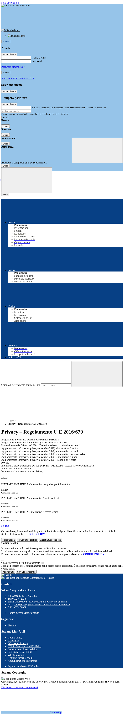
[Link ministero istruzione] (15, 5)
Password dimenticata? (13, 66)
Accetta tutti (50, 540)
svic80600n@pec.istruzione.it (42, 604)
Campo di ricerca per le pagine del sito (20, 385)
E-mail (35, 107)
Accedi (6, 41)
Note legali (13, 640)
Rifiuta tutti (27, 540)
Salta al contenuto (10, 2)
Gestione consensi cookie (21, 657)
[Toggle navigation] (26, 180)
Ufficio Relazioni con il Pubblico (24, 646)
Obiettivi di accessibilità (20, 652)
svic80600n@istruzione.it (41, 601)
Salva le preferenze (26, 572)
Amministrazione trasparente (22, 660)
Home (11, 421)
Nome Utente (39, 57)
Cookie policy (15, 637)
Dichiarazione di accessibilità (22, 649)
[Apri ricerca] (97, 150)
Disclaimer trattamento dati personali (19, 687)
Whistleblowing (16, 655)
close (5, 194)
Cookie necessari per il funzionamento (21, 562)
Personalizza (9, 540)
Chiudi (5, 126)
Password (37, 61)
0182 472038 (19, 598)
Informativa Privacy (18, 643)
